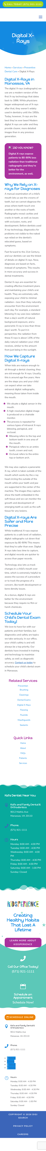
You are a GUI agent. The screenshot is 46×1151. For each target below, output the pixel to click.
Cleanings (24, 694)
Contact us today (24, 662)
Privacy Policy (23, 1126)
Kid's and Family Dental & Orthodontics (25, 806)
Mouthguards (24, 720)
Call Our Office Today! (23, 967)
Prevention (23, 685)
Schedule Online (21, 1017)
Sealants (24, 725)
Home (23, 743)
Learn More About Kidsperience (23, 942)
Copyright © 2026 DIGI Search (23, 1116)
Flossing (24, 709)
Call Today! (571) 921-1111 (24, 4)
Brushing (24, 689)
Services (23, 763)
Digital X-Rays (24, 705)
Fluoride (24, 715)
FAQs (23, 753)
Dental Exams (24, 699)
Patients (23, 758)
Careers (23, 1134)
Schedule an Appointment (23, 996)
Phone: (14, 825)
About (23, 748)
